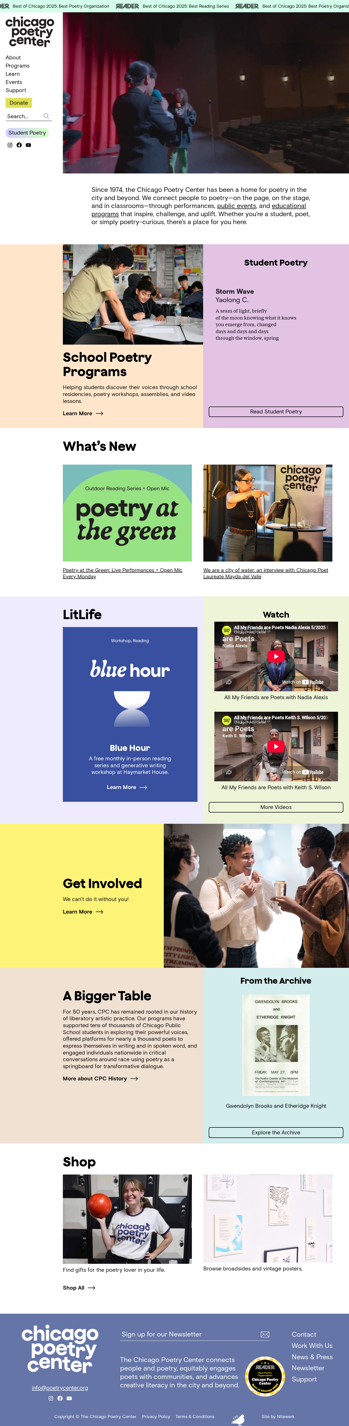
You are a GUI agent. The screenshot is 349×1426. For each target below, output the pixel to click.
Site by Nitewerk (278, 1416)
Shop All (73, 1288)
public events (236, 206)
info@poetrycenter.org (60, 1388)
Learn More (77, 413)
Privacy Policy (156, 1416)
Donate (19, 102)
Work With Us (312, 1345)
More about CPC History (95, 1078)
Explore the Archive (276, 1132)
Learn (13, 74)
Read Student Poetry (276, 411)
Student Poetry (27, 132)
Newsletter (308, 1368)
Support (16, 90)
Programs (17, 65)
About (13, 57)
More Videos (276, 807)
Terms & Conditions (195, 1416)
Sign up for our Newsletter (162, 1334)
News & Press (312, 1357)
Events (14, 82)
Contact (304, 1334)
